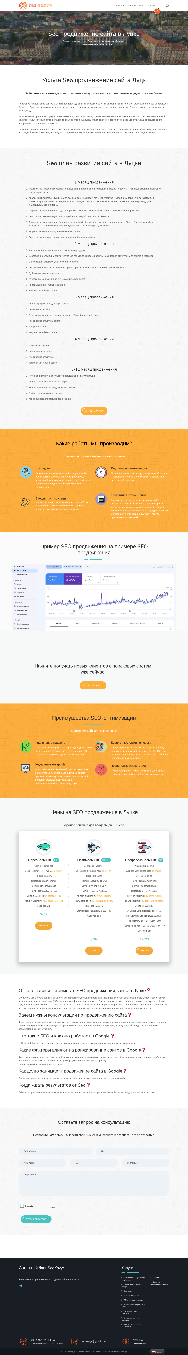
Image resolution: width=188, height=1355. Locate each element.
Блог (141, 5)
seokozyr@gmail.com (94, 1341)
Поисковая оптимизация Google (133, 1285)
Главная (119, 5)
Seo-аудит (128, 1291)
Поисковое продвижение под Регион (133, 1279)
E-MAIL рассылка (131, 1295)
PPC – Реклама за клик (133, 1300)
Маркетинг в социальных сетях (133, 1305)
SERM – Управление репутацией (131, 1325)
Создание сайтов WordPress (129, 1312)
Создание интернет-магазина (131, 1319)
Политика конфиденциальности (159, 1283)
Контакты (152, 5)
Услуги (131, 5)
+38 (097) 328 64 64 (43, 1340)
